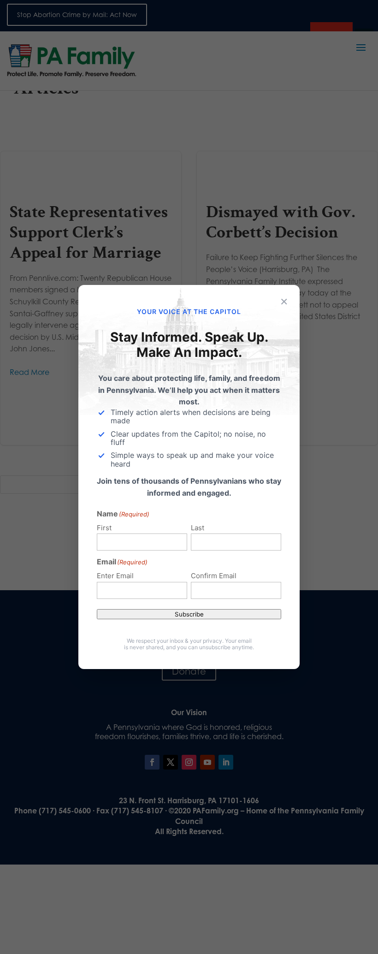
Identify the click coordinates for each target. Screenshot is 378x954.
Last (197, 527)
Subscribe (189, 614)
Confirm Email (213, 575)
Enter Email (115, 575)
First (104, 527)
